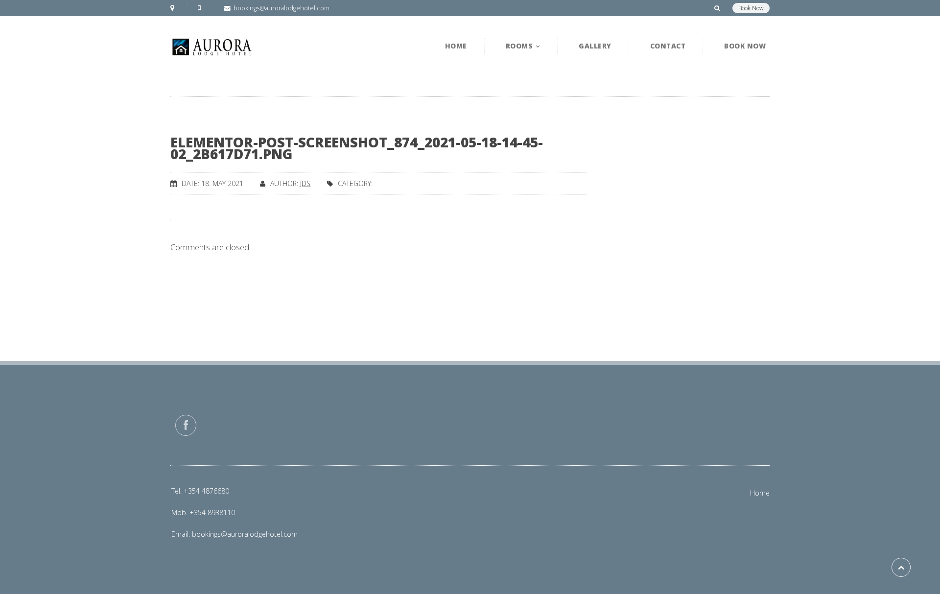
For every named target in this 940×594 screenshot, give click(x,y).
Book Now (751, 8)
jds (305, 183)
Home (760, 493)
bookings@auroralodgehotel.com (245, 534)
